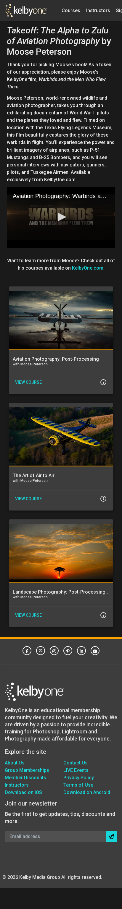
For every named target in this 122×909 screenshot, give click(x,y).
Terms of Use (78, 785)
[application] (61, 217)
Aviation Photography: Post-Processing (56, 359)
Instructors (98, 10)
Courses (71, 10)
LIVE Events (76, 770)
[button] (61, 216)
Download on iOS (23, 792)
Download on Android (86, 792)
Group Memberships (27, 770)
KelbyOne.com (87, 268)
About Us (15, 763)
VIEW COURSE (28, 382)
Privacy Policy (78, 777)
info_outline (103, 382)
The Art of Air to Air (33, 475)
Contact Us (75, 763)
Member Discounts (25, 777)
